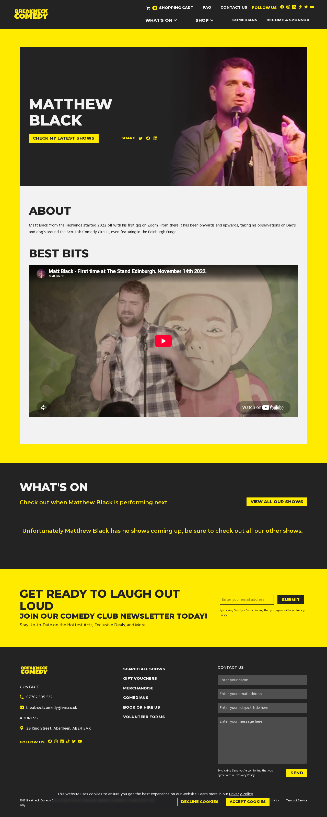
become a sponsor (287, 20)
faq (207, 7)
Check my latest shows (64, 138)
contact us (233, 7)
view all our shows (277, 501)
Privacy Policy (246, 775)
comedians (244, 20)
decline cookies (199, 801)
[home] (31, 14)
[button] (169, 8)
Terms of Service (296, 800)
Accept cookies (248, 801)
